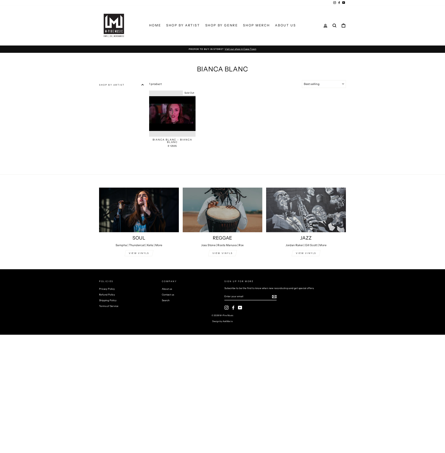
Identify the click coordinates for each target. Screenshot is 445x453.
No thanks (222, 274)
